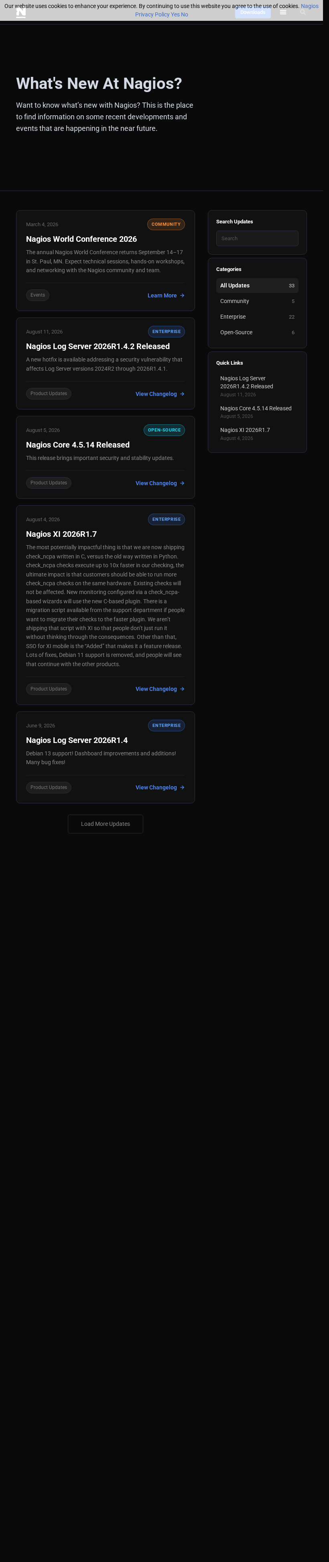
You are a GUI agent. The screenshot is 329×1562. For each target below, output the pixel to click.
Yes (175, 14)
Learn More (162, 295)
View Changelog (156, 394)
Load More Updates (105, 824)
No (184, 14)
